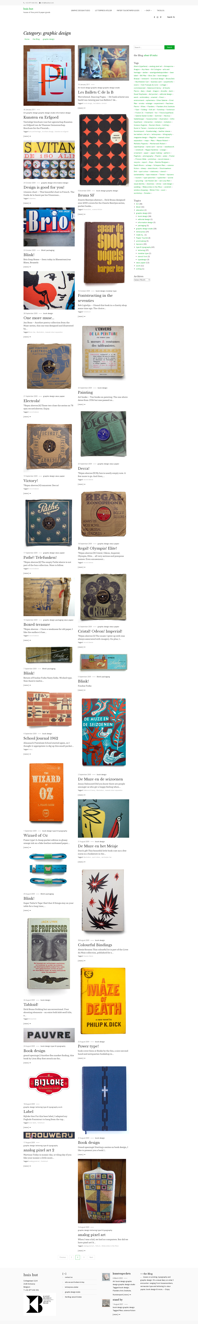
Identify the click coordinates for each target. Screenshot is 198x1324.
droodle (164, 91)
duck (171, 91)
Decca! (83, 468)
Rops (151, 162)
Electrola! (31, 401)
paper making (156, 153)
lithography (167, 134)
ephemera (150, 100)
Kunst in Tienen (140, 128)
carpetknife (168, 82)
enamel (154, 97)
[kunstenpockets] (106, 1277)
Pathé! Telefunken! (40, 557)
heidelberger (139, 119)
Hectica (167, 116)
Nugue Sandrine (151, 150)
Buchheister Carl (142, 82)
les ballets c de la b (100, 103)
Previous (63, 1257)
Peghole (137, 156)
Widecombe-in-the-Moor (110, 1246)
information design (63, 113)
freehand (149, 113)
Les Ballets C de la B (96, 92)
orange (163, 150)
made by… (140, 235)
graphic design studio (80, 11)
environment (139, 100)
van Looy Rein (164, 181)
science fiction (97, 209)
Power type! (88, 1046)
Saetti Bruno (139, 165)
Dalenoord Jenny (89, 790)
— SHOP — (148, 11)
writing (139, 269)
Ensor (161, 97)
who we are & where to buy (74, 1282)
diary (30, 749)
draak (149, 91)
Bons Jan (32, 332)
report (144, 162)
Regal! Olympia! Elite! (97, 548)
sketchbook (153, 168)
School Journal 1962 (40, 738)
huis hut (28, 8)
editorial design (166, 94)
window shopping (141, 190)
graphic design (32, 113)
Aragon (137, 69)
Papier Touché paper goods (128, 11)
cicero (136, 85)
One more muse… (38, 318)
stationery (154, 171)
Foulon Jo (139, 113)
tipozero (170, 174)
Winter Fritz (154, 190)
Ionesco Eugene (140, 125)
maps (146, 140)
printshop (152, 159)
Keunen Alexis (88, 956)
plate (165, 156)
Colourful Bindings (95, 945)
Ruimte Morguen (161, 162)
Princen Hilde (140, 159)
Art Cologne (156, 69)
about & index (151, 55)
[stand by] (106, 1303)
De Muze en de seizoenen (100, 779)
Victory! (30, 481)
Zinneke (147, 193)
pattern (167, 153)
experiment (159, 103)
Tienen (162, 174)
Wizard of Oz (35, 835)
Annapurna (168, 66)
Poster (172, 156)
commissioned (139, 88)
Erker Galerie (162, 100)
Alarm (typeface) (140, 66)
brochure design (47, 132)
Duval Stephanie (140, 94)
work (60, 1107)
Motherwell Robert (157, 144)
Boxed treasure (36, 624)
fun (156, 113)
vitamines (32, 198)
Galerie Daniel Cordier (144, 116)
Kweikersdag (151, 131)
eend (136, 97)
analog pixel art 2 (38, 1150)
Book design (34, 1051)
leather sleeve (164, 131)
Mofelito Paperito (141, 144)
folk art (97, 1246)
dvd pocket (153, 94)
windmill (167, 187)
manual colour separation (54, 332)
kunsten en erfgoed (61, 132)
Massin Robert (162, 140)
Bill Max (143, 75)
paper (146, 153)
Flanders (150, 106)
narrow (159, 147)
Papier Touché (142, 238)
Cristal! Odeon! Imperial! (100, 631)
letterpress (156, 134)
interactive (148, 122)
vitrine (158, 184)
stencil (163, 171)
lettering (39, 1107)
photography (148, 156)
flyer (137, 109)
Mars (153, 140)
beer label (32, 1123)
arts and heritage (35, 132)
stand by (118, 1299)
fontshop (160, 109)
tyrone (170, 178)
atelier (145, 72)
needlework (169, 147)
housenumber (151, 119)
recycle (137, 162)
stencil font (142, 256)
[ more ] (26, 136)
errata (141, 103)
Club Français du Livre (149, 85)
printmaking (141, 241)
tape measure (151, 174)
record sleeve (34, 412)
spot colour (96, 857)
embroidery (144, 97)
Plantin (158, 156)
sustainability (139, 174)
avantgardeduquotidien (159, 72)
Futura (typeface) (166, 113)
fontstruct (87, 312)
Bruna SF (86, 195)
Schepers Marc (159, 165)
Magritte (152, 137)
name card (150, 147)
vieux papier (60, 396)
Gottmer (158, 116)
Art (24, 113)
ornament (138, 153)
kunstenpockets (122, 1273)
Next (91, 1257)
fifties (143, 106)
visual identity (139, 184)
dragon (156, 91)
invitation (158, 122)
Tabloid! (30, 1005)
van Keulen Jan (106, 857)
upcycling (139, 181)
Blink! (43, 250)
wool (163, 190)
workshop (138, 193)
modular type (111, 291)
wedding (137, 187)
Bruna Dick (87, 209)
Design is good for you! (43, 187)
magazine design (140, 137)
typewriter (161, 178)
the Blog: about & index (73, 1297)
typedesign (142, 259)
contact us (69, 1277)
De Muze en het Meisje (98, 846)
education (140, 210)
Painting (85, 392)
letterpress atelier (103, 11)
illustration (40, 332)
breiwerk (145, 79)
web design (167, 184)
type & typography (59, 831)
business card (156, 82)
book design (86, 88)
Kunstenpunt (139, 131)
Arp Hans (145, 69)
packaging (50, 250)
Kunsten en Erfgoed (41, 117)
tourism (138, 178)
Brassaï (137, 79)
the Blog (160, 11)
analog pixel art (34, 1161)
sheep (143, 168)
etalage (149, 103)
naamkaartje (139, 147)
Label (28, 1112)
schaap (148, 165)
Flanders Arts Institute (166, 106)
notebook (139, 150)
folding (144, 109)
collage (163, 85)
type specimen (149, 178)
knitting (165, 125)
